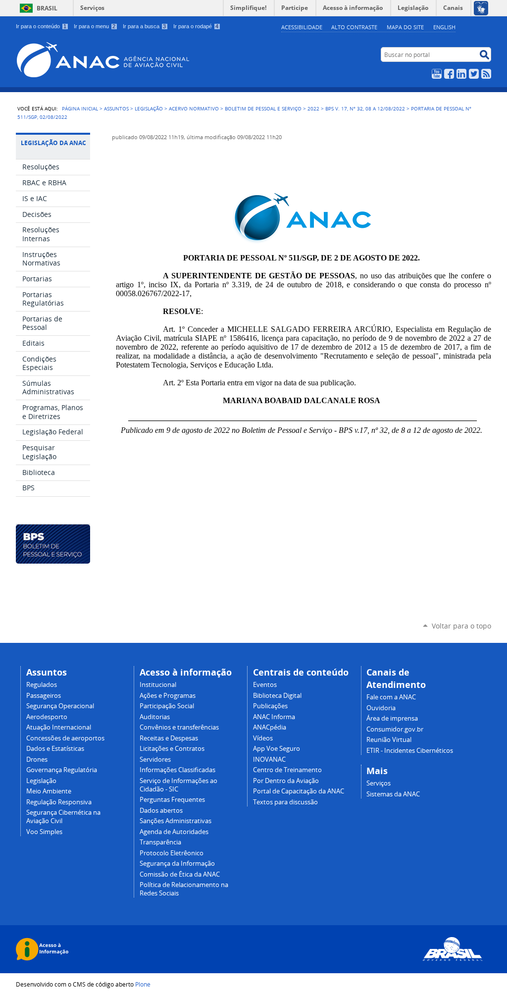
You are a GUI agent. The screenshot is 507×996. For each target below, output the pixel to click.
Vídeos (263, 738)
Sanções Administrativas (175, 821)
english (444, 27)
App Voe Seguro (276, 748)
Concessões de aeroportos (65, 738)
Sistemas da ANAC (393, 794)
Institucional (158, 685)
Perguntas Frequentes (172, 799)
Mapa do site (405, 27)
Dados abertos (161, 810)
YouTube (437, 74)
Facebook (449, 74)
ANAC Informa (274, 717)
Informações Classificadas (177, 770)
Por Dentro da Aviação (286, 781)
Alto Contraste (354, 27)
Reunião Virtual (388, 739)
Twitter (474, 74)
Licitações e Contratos (172, 748)
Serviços (92, 7)
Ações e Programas (168, 695)
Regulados (41, 685)
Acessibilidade (301, 27)
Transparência (160, 842)
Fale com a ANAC (391, 697)
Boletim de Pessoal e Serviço (263, 108)
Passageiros (43, 695)
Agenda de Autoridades (174, 832)
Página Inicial (80, 108)
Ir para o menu (94, 26)
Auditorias (155, 717)
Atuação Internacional (58, 727)
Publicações (270, 706)
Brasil (47, 8)
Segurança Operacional (60, 706)
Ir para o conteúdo (41, 26)
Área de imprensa (392, 718)
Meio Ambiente (48, 791)
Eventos (265, 685)
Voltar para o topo (461, 625)
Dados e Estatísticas (55, 748)
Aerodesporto (46, 717)
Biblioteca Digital (277, 695)
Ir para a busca (144, 26)
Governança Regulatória (61, 770)
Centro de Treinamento (287, 770)
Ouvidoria (381, 708)
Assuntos (116, 108)
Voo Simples (44, 832)
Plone (143, 984)
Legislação (149, 108)
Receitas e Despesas (169, 738)
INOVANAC (269, 759)
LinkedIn (461, 74)
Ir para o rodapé (195, 26)
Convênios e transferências (179, 727)
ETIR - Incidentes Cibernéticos (409, 750)
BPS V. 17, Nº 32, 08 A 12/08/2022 (365, 108)
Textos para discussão (285, 802)
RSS (486, 74)
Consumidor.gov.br (394, 729)
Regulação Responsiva (59, 802)
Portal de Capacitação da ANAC (298, 791)
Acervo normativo (194, 108)
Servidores (155, 759)
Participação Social (167, 706)
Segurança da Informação (177, 863)
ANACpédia (269, 727)
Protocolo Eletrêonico (171, 853)
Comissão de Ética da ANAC (180, 874)
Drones (37, 759)
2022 (313, 108)
